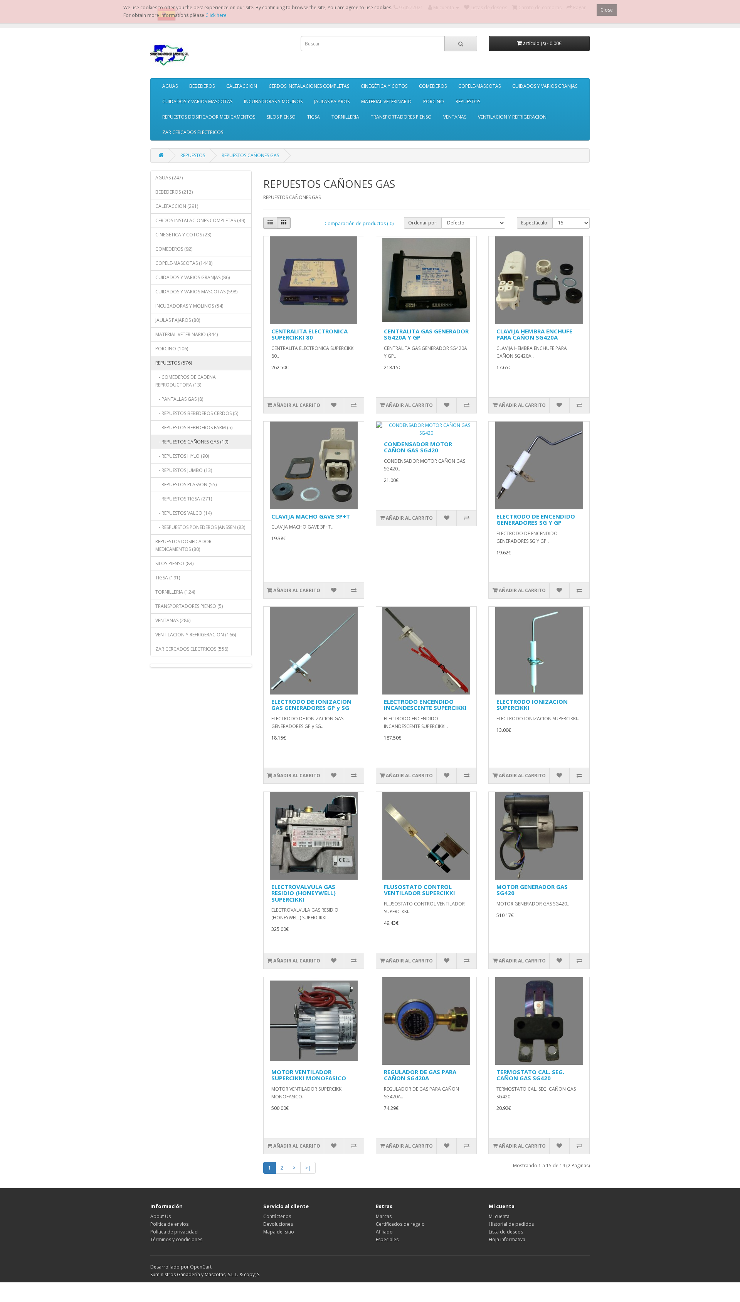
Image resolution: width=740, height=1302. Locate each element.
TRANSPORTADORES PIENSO (401, 117)
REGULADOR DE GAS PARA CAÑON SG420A (420, 1075)
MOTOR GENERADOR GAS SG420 (532, 890)
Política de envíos (169, 1224)
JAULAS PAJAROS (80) (177, 320)
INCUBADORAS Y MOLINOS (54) (189, 306)
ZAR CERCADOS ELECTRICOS (192, 132)
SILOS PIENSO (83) (174, 563)
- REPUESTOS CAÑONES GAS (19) (191, 441)
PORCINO (433, 101)
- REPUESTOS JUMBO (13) (183, 470)
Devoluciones (278, 1224)
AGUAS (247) (169, 177)
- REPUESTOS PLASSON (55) (186, 484)
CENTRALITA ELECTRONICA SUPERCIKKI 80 (309, 334)
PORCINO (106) (171, 348)
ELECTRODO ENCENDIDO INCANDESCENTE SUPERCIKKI (425, 705)
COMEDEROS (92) (173, 249)
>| (308, 1168)
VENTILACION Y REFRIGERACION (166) (195, 634)
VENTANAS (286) (172, 620)
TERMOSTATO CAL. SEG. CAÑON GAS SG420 (530, 1075)
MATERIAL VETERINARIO (386, 101)
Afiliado (384, 1231)
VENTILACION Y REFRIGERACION (512, 117)
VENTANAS (454, 117)
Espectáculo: (534, 222)
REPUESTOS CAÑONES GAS (250, 155)
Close (606, 10)
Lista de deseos (506, 1231)
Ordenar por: (422, 222)
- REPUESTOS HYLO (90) (182, 456)
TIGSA (313, 117)
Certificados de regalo (400, 1224)
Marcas (384, 1216)
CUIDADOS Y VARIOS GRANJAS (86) (192, 277)
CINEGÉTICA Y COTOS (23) (183, 234)
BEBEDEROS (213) (174, 192)
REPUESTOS (468, 101)
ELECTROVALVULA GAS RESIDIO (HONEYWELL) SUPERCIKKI (303, 893)
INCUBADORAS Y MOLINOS (273, 101)
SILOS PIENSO (281, 117)
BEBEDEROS (202, 86)
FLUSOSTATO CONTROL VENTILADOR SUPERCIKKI (419, 890)
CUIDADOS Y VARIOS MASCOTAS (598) (196, 291)
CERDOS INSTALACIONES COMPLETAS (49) (200, 220)
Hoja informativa (507, 1239)
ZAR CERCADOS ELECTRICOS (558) (191, 649)
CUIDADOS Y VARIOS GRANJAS (544, 86)
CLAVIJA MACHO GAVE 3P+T (310, 516)
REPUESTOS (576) (173, 363)
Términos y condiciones (176, 1239)
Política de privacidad (174, 1231)
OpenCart (201, 1267)
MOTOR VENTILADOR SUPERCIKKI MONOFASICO (308, 1075)
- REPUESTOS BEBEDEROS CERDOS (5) (196, 413)
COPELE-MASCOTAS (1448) (183, 263)
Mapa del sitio (278, 1231)
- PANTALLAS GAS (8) (179, 399)
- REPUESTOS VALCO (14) (183, 513)
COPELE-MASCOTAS (479, 86)
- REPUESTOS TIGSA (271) (183, 498)
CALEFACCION (241, 86)
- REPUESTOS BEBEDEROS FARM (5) (193, 427)
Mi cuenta (499, 1216)
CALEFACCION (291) (176, 206)
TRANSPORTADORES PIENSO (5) (189, 606)
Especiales (387, 1239)
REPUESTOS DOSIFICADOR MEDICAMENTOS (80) (183, 545)
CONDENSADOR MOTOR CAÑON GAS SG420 (418, 447)
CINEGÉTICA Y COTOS (384, 86)
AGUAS (170, 86)
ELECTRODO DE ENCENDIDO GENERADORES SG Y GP (535, 519)
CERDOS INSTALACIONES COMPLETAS (309, 86)
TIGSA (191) (167, 577)
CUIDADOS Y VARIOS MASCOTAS (197, 101)
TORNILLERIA (345, 117)
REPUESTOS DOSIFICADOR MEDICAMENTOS (208, 117)
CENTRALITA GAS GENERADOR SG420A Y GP (426, 334)
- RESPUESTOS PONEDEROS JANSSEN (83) (200, 527)
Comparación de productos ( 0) (359, 223)
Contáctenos (277, 1216)
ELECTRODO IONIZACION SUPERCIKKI (532, 705)
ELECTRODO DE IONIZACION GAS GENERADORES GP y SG (311, 705)
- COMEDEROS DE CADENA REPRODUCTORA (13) (185, 381)
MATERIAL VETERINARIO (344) (186, 334)
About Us (160, 1216)
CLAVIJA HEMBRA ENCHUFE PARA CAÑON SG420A (534, 334)
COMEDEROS (433, 86)
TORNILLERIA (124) (175, 592)
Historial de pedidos (511, 1224)
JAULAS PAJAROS (332, 101)
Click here (216, 15)
